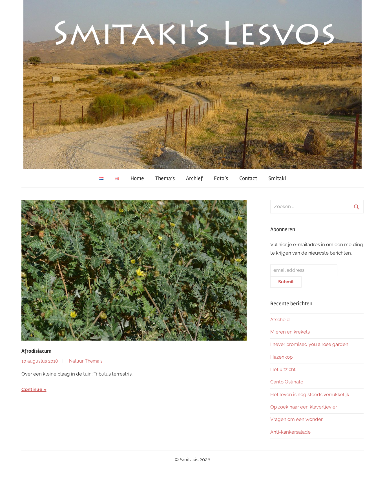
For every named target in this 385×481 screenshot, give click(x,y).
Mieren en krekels (290, 332)
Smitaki (277, 178)
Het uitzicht (283, 369)
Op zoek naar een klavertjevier (303, 407)
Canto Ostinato (286, 382)
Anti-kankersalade (290, 432)
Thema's (94, 361)
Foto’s (221, 178)
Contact (248, 178)
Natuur (76, 361)
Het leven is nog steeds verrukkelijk (309, 394)
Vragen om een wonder (296, 419)
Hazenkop (281, 357)
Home (137, 178)
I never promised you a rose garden (309, 344)
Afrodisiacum (36, 351)
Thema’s (165, 178)
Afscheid (280, 319)
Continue (31, 389)
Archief (194, 178)
